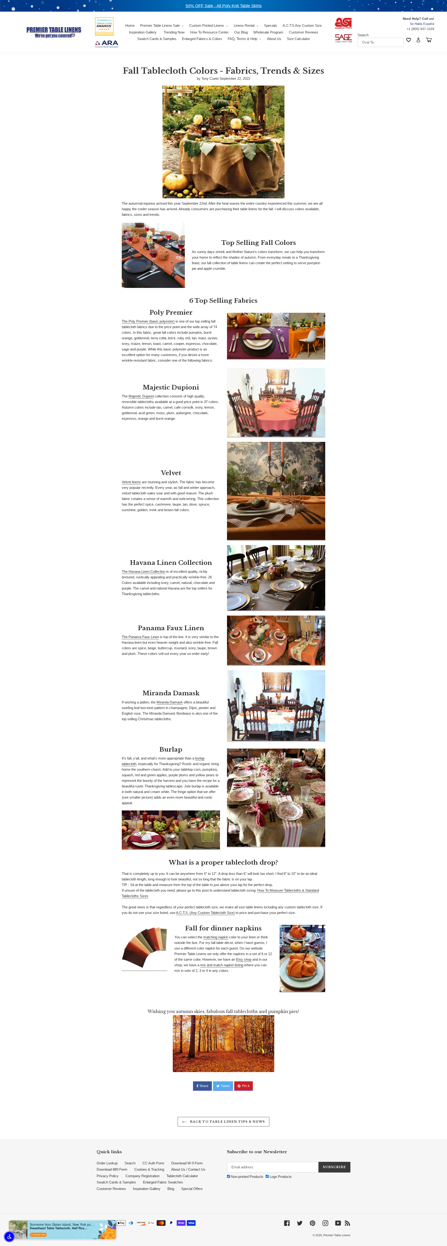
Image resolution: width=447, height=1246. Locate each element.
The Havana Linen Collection (143, 571)
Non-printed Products (246, 1177)
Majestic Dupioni (141, 396)
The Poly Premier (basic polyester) (148, 321)
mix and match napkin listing (221, 965)
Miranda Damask (169, 702)
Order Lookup (107, 1163)
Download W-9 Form (187, 1163)
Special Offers (192, 1189)
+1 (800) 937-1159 (420, 29)
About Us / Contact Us (188, 1169)
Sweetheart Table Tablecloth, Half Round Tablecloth (59, 1228)
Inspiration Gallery (146, 1189)
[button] (9, 1236)
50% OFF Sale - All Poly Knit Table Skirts (224, 5)
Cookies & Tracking (149, 1169)
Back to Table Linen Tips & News (227, 1122)
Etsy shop (243, 959)
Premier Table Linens (336, 1235)
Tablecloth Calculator (182, 1176)
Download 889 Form (112, 1169)
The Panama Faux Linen (140, 637)
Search (363, 35)
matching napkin (215, 937)
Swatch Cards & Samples (116, 1182)
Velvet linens (131, 482)
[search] (381, 42)
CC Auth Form (153, 1163)
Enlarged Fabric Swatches (163, 1182)
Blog (170, 1189)
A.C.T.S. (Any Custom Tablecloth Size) (205, 913)
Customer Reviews (111, 1189)
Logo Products (280, 1177)
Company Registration (142, 1176)
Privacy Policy (108, 1176)
